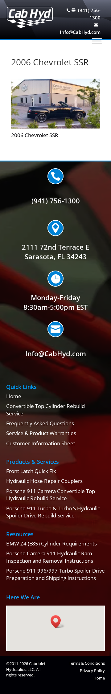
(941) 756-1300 (55, 200)
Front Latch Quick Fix (31, 471)
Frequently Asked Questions (40, 423)
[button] (57, 622)
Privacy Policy (92, 670)
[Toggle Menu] (97, 41)
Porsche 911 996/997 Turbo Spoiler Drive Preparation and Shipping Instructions (55, 574)
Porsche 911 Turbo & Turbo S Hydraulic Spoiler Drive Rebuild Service (53, 512)
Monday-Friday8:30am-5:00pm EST (55, 302)
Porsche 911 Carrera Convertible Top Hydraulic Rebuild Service (50, 495)
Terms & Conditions (87, 663)
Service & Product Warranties (41, 433)
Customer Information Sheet (40, 443)
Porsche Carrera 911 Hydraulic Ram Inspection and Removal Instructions (49, 557)
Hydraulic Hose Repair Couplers (44, 480)
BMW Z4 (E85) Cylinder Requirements (51, 543)
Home (13, 396)
